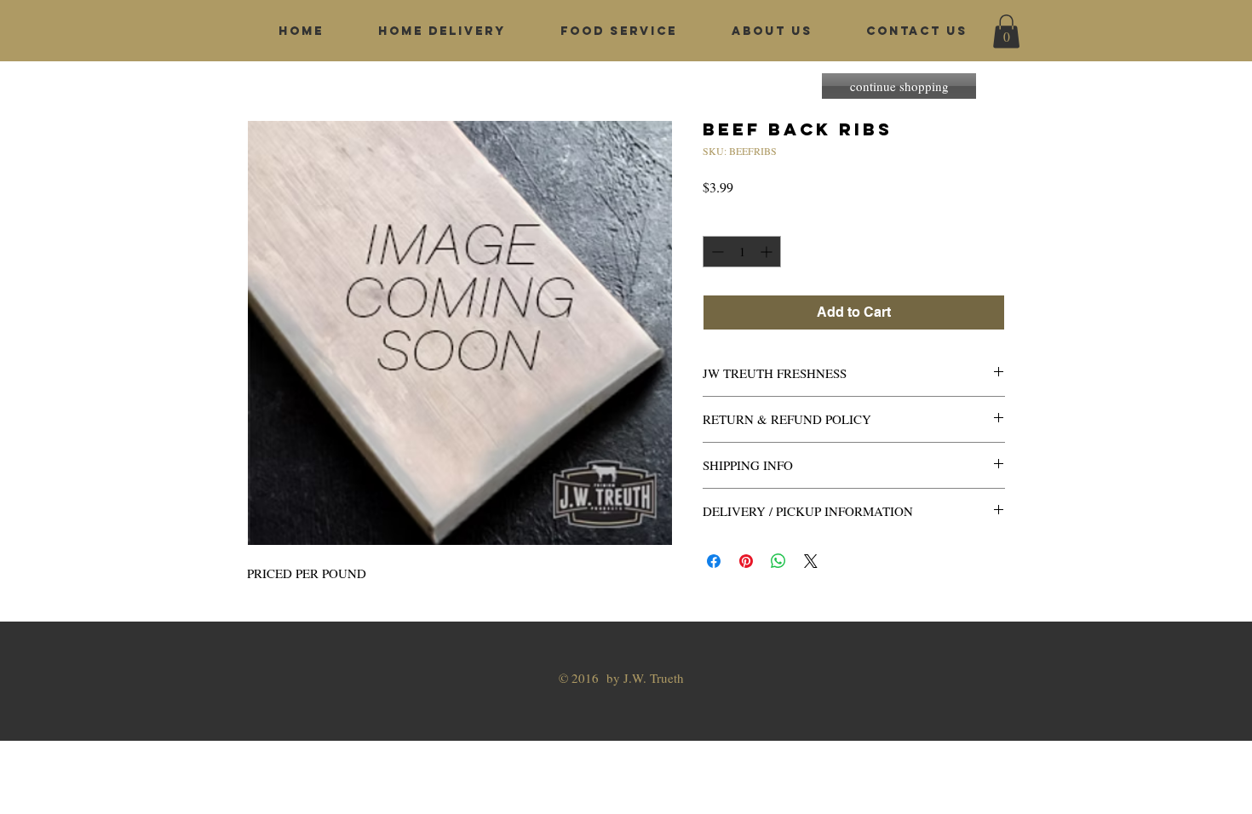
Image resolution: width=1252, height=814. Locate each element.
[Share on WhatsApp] (778, 561)
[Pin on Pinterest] (746, 561)
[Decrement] (716, 252)
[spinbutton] (742, 252)
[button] (1006, 31)
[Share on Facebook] (714, 561)
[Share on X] (811, 561)
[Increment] (767, 252)
